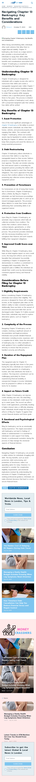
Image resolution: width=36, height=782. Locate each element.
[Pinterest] (28, 32)
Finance (4, 679)
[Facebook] (19, 32)
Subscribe (18, 515)
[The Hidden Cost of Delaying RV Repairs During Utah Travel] (18, 535)
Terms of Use (27, 519)
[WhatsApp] (32, 32)
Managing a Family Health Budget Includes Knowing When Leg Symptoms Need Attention (18, 574)
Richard (9, 27)
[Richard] (4, 27)
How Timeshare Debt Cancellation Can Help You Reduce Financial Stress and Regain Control (16, 604)
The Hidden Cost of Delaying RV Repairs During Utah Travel (17, 546)
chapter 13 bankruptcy (9, 125)
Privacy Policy (13, 520)
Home (3, 6)
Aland (5, 720)
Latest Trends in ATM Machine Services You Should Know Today (17, 737)
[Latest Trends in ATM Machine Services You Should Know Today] (18, 727)
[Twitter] (24, 32)
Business (9, 6)
